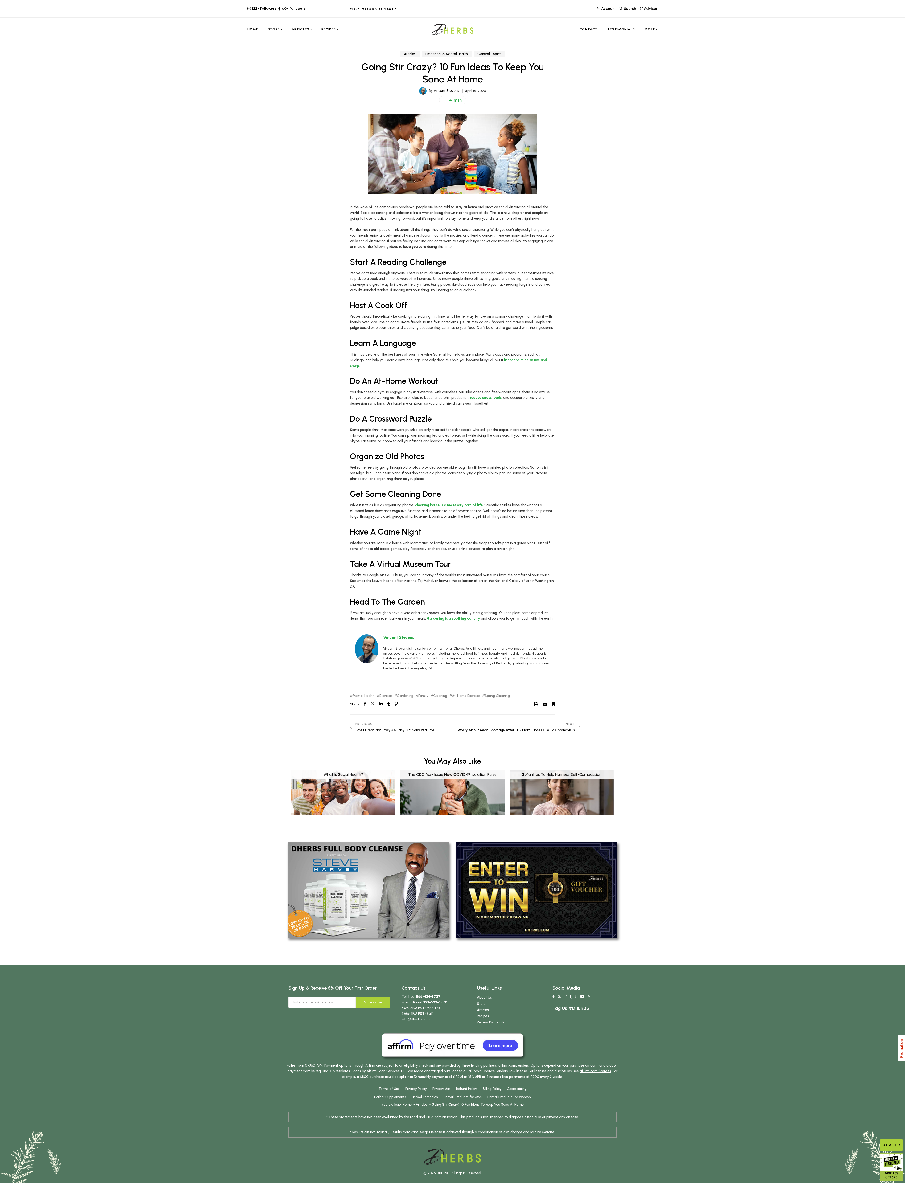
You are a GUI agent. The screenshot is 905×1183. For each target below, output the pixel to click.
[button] (452, 100)
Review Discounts (491, 1022)
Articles (410, 54)
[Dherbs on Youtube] (582, 997)
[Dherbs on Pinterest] (576, 997)
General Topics (489, 54)
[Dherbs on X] (559, 997)
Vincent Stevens (446, 91)
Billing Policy (492, 1089)
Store (481, 1004)
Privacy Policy (416, 1089)
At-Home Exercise (466, 696)
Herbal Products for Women (509, 1097)
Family (423, 696)
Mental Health (363, 696)
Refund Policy (466, 1089)
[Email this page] (545, 704)
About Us (484, 997)
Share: (355, 704)
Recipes (483, 1016)
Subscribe (373, 1002)
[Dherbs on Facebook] (553, 997)
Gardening (405, 696)
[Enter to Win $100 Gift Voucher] (536, 890)
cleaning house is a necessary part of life (449, 505)
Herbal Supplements (390, 1097)
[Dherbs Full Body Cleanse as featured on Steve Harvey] (368, 890)
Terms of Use (389, 1089)
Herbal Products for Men (463, 1097)
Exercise (385, 696)
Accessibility (517, 1089)
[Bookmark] (553, 704)
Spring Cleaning (497, 696)
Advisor (891, 1145)
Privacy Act (441, 1089)
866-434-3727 (428, 997)
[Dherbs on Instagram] (565, 997)
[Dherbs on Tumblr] (571, 997)
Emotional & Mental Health (446, 54)
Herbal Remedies (425, 1097)
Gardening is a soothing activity (453, 618)
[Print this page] (536, 704)
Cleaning (440, 696)
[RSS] (588, 997)
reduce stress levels (486, 398)
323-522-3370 (435, 1002)
